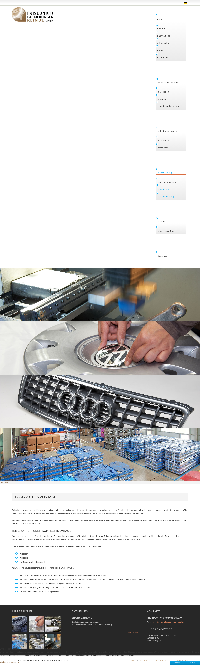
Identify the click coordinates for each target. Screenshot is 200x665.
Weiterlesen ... (134, 632)
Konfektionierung (166, 197)
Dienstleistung (165, 173)
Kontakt (161, 222)
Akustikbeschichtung (168, 82)
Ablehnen (176, 663)
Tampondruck (164, 189)
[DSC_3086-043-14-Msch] (20, 624)
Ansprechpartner (166, 231)
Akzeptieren (192, 663)
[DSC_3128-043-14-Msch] (53, 641)
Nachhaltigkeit (164, 36)
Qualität (161, 29)
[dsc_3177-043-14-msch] (20, 641)
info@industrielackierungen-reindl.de (169, 622)
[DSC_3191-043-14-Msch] (36, 624)
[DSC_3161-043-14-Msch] (36, 641)
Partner (161, 50)
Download (163, 256)
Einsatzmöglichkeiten (168, 106)
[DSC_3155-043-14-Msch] (53, 624)
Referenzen (162, 57)
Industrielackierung (167, 131)
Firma (159, 19)
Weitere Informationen (9, 662)
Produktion (163, 99)
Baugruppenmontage (168, 182)
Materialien (163, 92)
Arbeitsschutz (164, 43)
